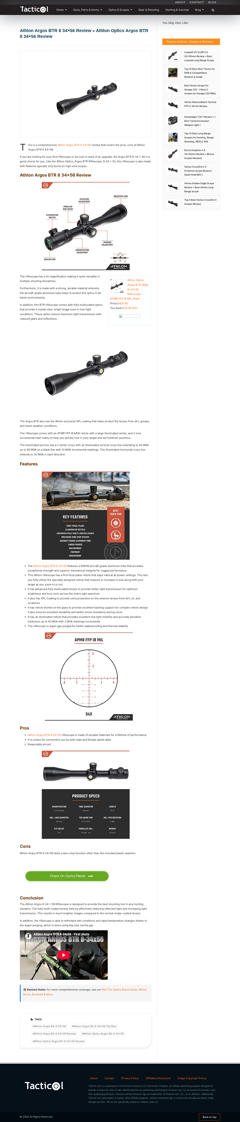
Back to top (209, 1117)
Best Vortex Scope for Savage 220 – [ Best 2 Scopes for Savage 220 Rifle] (200, 89)
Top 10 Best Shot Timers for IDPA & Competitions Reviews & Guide (199, 72)
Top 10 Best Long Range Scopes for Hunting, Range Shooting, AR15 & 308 (199, 137)
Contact (197, 2)
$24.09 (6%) (129, 308)
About (180, 2)
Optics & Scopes (118, 9)
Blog (212, 2)
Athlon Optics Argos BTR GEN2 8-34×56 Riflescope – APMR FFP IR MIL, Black (129, 289)
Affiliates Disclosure (158, 1078)
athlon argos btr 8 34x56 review (55, 1033)
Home (60, 9)
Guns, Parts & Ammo (86, 9)
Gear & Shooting (148, 9)
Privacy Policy (130, 1078)
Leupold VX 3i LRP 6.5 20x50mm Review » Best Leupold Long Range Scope (199, 56)
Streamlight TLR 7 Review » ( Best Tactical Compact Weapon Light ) (199, 120)
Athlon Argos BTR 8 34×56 (74, 145)
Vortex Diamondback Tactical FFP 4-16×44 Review (200, 104)
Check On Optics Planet (68, 876)
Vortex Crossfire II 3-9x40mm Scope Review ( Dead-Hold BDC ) (198, 170)
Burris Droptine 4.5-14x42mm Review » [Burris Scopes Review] (199, 154)
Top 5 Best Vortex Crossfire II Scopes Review (200, 201)
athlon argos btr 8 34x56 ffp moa (95, 1026)
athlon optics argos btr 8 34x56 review (59, 1041)
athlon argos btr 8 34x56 (50, 1026)
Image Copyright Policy (192, 1078)
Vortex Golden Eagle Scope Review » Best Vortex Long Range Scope (199, 187)
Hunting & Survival (177, 9)
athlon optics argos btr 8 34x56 (103, 1033)
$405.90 (122, 303)
